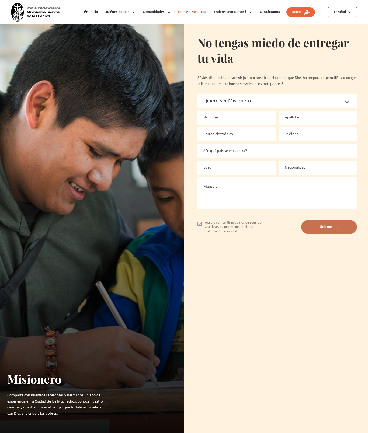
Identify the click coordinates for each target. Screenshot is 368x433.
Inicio (93, 12)
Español (340, 12)
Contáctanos (270, 12)
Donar (298, 12)
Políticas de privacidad (221, 231)
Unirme (326, 227)
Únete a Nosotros (192, 12)
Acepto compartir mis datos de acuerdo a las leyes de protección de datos (233, 227)
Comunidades (154, 12)
